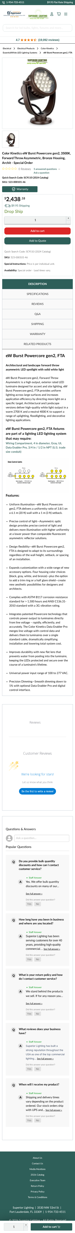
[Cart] (59, 14)
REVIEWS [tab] (38, 304)
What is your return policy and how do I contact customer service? (41, 977)
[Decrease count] (68, 222)
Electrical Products (26, 48)
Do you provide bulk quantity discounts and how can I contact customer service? (39, 865)
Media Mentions (37, 1169)
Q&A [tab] (38, 314)
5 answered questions (45, 169)
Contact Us (37, 1164)
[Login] (52, 14)
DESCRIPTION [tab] (37, 284)
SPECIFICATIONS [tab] (37, 294)
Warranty (22, 189)
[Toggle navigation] (65, 14)
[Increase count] (68, 218)
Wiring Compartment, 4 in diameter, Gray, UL (34, 443)
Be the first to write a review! (37, 791)
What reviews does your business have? (40, 1031)
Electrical (7, 48)
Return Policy (37, 1186)
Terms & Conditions (37, 1197)
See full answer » (34, 894)
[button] (37, 40)
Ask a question (41, 173)
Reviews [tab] (35, 722)
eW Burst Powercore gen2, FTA (57, 53)
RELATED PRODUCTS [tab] (37, 344)
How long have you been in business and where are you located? (41, 921)
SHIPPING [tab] (37, 324)
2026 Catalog (37, 1175)
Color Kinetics (47, 48)
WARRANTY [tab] (37, 334)
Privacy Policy (37, 1192)
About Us (37, 1158)
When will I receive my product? (39, 1084)
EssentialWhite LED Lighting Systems (20, 53)
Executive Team (37, 1180)
